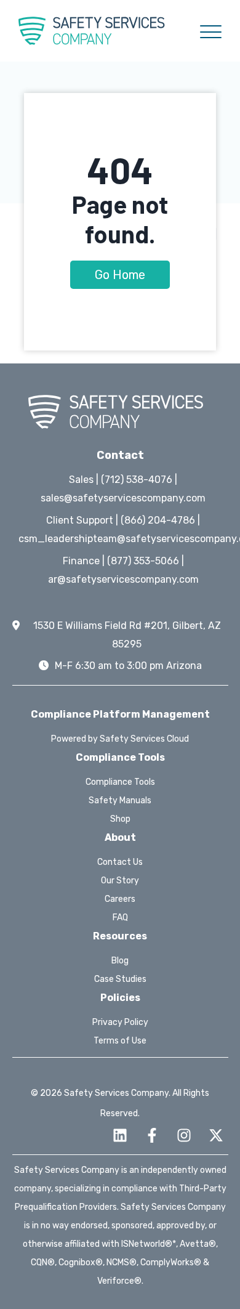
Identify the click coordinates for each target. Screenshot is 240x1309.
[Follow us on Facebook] (152, 1135)
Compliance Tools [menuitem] (120, 782)
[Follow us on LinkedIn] (120, 1135)
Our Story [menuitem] (120, 880)
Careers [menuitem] (120, 899)
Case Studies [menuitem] (120, 979)
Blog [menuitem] (120, 960)
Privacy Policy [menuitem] (120, 1022)
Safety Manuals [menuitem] (120, 800)
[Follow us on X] (216, 1135)
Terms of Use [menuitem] (120, 1040)
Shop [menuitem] (120, 819)
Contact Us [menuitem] (120, 862)
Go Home (120, 274)
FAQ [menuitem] (120, 917)
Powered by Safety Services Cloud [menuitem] (120, 739)
